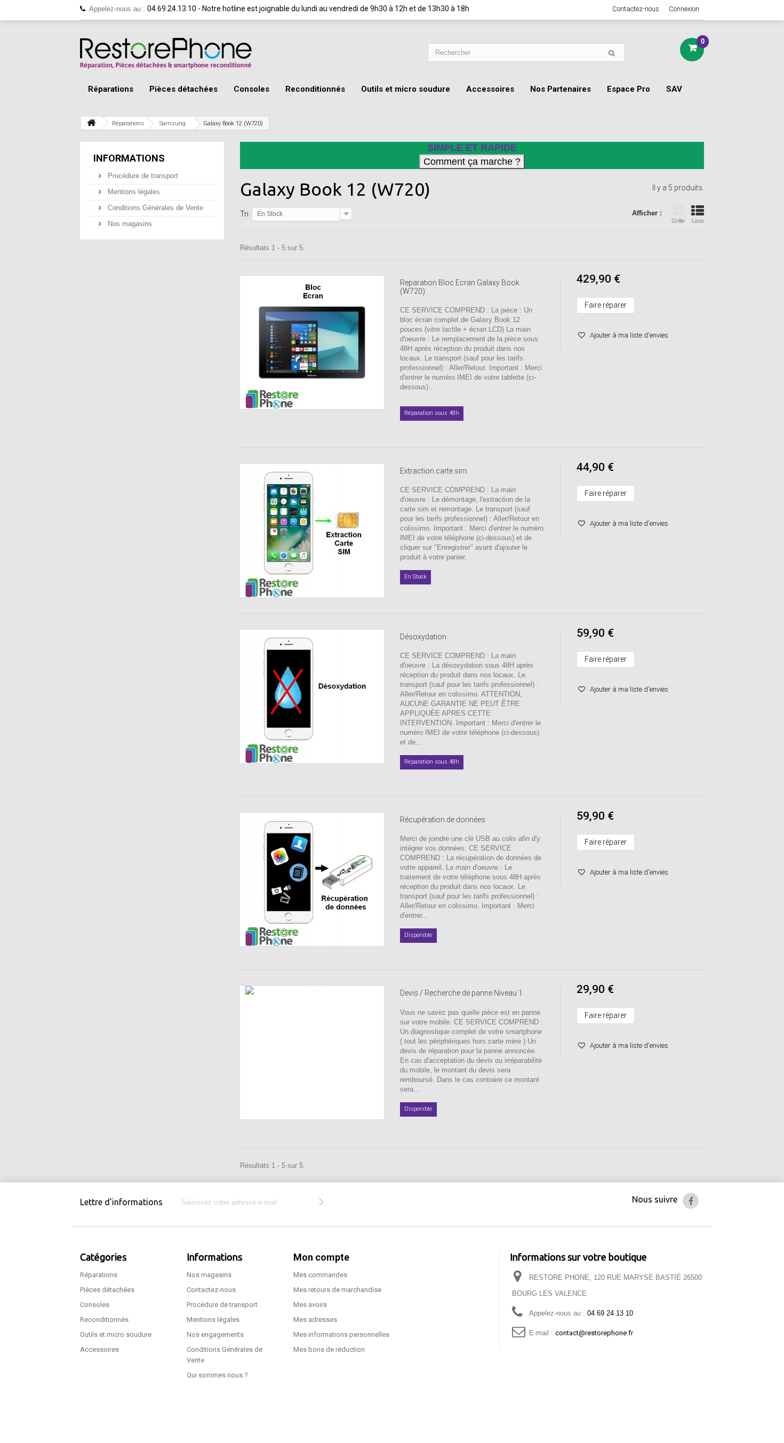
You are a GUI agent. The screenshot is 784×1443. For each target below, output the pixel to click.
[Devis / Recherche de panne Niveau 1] (312, 1052)
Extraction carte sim (433, 471)
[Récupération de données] (312, 879)
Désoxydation (423, 636)
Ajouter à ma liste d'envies (628, 335)
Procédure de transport (142, 176)
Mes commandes (320, 1275)
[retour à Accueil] (91, 123)
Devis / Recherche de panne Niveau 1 (461, 993)
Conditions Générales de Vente (154, 208)
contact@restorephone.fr (594, 1333)
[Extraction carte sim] (312, 530)
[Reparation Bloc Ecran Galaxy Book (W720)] (312, 342)
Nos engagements (215, 1334)
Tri (244, 214)
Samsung (172, 123)
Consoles (251, 89)
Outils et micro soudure (405, 89)
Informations (129, 158)
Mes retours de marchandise (337, 1290)
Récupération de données (442, 819)
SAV (674, 89)
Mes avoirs (310, 1305)
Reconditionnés (315, 89)
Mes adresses (315, 1320)
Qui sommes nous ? (217, 1375)
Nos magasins (129, 224)
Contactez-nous (635, 9)
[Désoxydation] (312, 696)
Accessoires (490, 89)
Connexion (684, 9)
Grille (678, 221)
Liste (698, 221)
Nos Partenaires (560, 89)
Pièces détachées (183, 89)
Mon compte (321, 1257)
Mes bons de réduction (329, 1349)
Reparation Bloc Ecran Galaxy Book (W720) (459, 286)
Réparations (110, 89)
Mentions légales (133, 192)
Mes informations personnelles (341, 1334)
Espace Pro (628, 89)
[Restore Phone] (166, 53)
